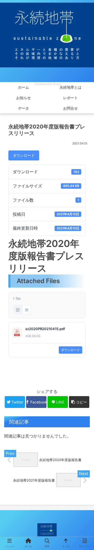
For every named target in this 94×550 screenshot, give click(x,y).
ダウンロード (24, 155)
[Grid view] (18, 310)
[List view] (26, 310)
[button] (84, 469)
